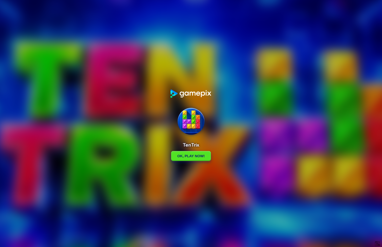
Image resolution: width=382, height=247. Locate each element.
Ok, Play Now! (191, 156)
